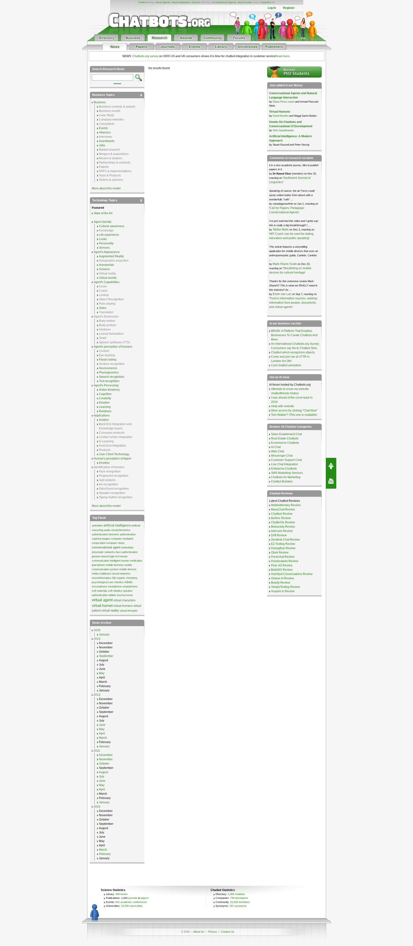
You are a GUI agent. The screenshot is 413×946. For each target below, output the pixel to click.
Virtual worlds (108, 277)
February (105, 854)
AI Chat (276, 447)
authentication (100, 534)
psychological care (103, 582)
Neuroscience (108, 368)
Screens (104, 269)
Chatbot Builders (282, 481)
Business (100, 102)
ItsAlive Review (281, 518)
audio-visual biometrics (117, 530)
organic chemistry (127, 577)
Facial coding (107, 359)
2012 (97, 694)
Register (289, 8)
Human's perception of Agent (112, 458)
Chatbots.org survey (145, 56)
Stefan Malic (281, 229)
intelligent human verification (126, 560)
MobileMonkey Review (286, 505)
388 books (121, 894)
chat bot (195, 2)
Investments (106, 141)
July (101, 776)
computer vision (115, 542)
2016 (97, 630)
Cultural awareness (111, 226)
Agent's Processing (106, 385)
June (102, 725)
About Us (198, 931)
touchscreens (125, 595)
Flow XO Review (282, 565)
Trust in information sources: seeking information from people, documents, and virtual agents (293, 303)
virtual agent (102, 600)
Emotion (104, 402)
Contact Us (227, 931)
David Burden (280, 115)
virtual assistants (181, 2)
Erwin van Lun (282, 294)
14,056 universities (132, 905)
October (104, 763)
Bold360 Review (282, 569)
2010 (97, 806)
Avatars (104, 419)
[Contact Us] (331, 481)
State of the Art (103, 213)
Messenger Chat (282, 455)
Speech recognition (111, 376)
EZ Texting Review (283, 544)
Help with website (282, 406)
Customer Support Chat (286, 460)
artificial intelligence (117, 525)
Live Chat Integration (284, 464)
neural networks (121, 573)
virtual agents (162, 2)
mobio (95, 573)
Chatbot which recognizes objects (293, 352)
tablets (112, 595)
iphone (101, 564)
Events (103, 128)
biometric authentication (122, 534)
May (101, 673)
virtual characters (124, 600)
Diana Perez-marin (283, 101)
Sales (102, 308)
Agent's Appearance (107, 252)
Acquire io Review (283, 591)
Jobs (102, 145)
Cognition (105, 394)
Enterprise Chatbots (284, 468)
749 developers (239, 898)
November (106, 759)
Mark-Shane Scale (285, 264)
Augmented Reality (111, 256)
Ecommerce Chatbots (285, 442)
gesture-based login (103, 556)
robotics (119, 582)
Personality (106, 243)
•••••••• (117, 83)
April (102, 733)
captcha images (101, 538)
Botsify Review (280, 582)
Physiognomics (109, 372)
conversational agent (106, 547)
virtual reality (110, 610)
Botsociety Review (283, 526)
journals (132, 898)
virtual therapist (128, 610)
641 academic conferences (131, 902)
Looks (103, 239)
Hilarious (105, 132)
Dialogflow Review (283, 548)
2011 (97, 750)
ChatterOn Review (283, 522)
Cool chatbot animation (286, 365)
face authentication (127, 552)
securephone (99, 586)
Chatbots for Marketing (285, 477)
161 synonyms (238, 905)
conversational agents (224, 2)
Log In (272, 8)
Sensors (104, 247)
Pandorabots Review (284, 561)
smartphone (115, 586)
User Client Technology (114, 454)
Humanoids (106, 265)
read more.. (283, 56)
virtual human (244, 2)
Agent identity (102, 222)
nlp (114, 578)
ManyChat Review (283, 509)
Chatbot (142, 2)
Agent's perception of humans (113, 346)
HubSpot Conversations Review (292, 574)
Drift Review (279, 535)
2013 (97, 638)
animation (97, 525)
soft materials (99, 590)
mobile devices (127, 569)
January (104, 634)
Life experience (109, 234)
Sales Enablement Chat (286, 434)
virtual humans (123, 605)
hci (117, 556)
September (106, 656)
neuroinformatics (101, 577)
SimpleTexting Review (285, 587)
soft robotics (115, 590)
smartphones (130, 586)
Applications (102, 415)
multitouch (105, 573)
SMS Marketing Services (287, 473)
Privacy (212, 931)
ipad (94, 564)
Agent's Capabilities (107, 282)
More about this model (106, 188)
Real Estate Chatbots (285, 438)
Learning (105, 407)
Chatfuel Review (282, 513)
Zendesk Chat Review (285, 539)
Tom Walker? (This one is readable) (294, 414)
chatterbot (265, 2)
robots (128, 582)
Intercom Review (282, 531)
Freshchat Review (282, 556)
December (106, 755)
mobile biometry (115, 564)
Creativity (105, 398)
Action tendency (109, 389)
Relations (105, 411)
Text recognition (109, 381)
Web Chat (277, 451)
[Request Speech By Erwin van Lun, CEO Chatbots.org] (331, 465)
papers (145, 898)
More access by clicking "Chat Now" (294, 410)
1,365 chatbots (236, 894)
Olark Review (279, 552)
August (103, 772)
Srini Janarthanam (283, 130)
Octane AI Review (282, 578)
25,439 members (240, 902)
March (103, 737)
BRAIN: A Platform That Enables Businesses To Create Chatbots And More (294, 335)
